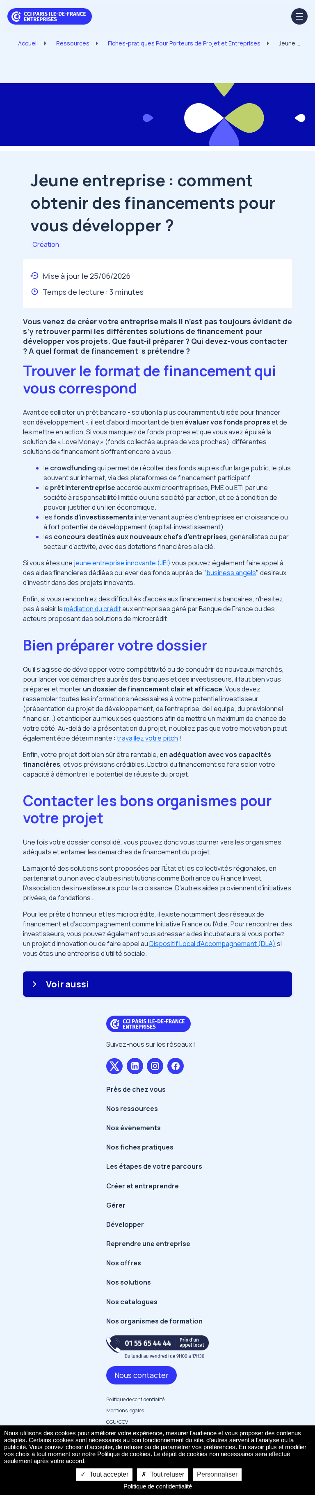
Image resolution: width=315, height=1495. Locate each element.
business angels (231, 572)
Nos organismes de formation (154, 1321)
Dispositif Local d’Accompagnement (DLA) (212, 943)
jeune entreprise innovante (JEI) (122, 562)
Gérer (116, 1205)
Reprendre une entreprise (148, 1243)
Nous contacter (141, 1375)
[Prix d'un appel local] (157, 1346)
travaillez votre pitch (147, 738)
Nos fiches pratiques (139, 1147)
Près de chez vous (136, 1089)
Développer (125, 1224)
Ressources (72, 43)
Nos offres (123, 1262)
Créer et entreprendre (142, 1185)
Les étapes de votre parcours (154, 1166)
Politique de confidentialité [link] (157, 1486)
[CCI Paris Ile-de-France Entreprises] (49, 15)
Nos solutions (128, 1282)
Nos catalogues (132, 1301)
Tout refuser (166, 1474)
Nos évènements (133, 1127)
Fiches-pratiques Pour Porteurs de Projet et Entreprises (184, 43)
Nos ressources (132, 1108)
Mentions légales (125, 1410)
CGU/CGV (117, 1421)
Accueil (28, 43)
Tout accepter (108, 1474)
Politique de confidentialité (135, 1399)
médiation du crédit (92, 608)
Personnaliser (217, 1474)
